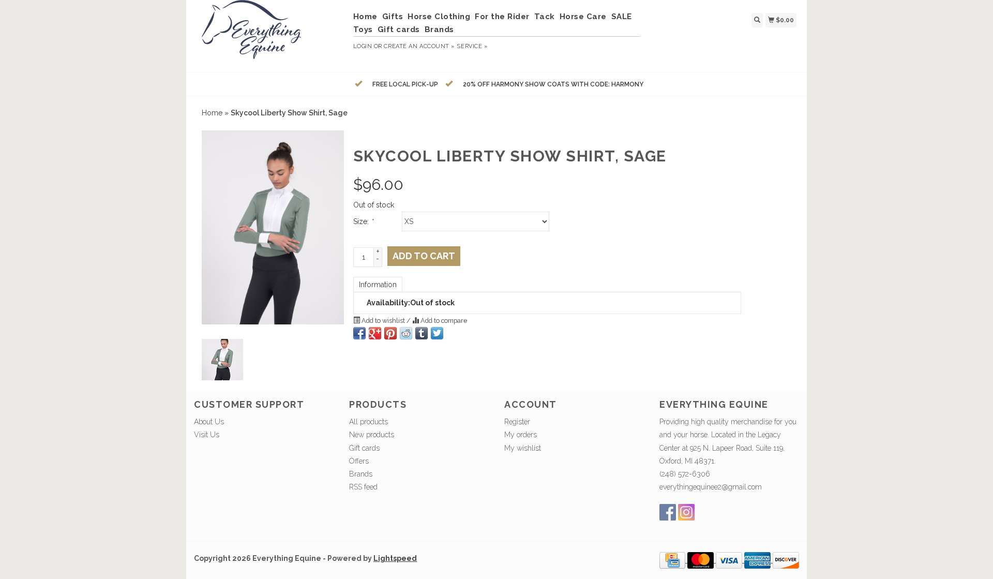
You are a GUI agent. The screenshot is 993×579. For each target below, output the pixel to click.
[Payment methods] (673, 560)
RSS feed (363, 487)
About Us (209, 422)
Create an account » (419, 46)
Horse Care (583, 16)
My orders (520, 434)
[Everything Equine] (270, 34)
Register (517, 422)
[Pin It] (390, 333)
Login (362, 46)
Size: (363, 221)
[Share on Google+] (375, 333)
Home (365, 16)
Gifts (392, 16)
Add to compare (443, 320)
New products (371, 434)
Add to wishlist (383, 320)
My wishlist (522, 448)
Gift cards (399, 29)
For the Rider (502, 16)
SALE (621, 16)
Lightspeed (395, 558)
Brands (439, 29)
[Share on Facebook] (359, 333)
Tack (544, 16)
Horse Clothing (439, 16)
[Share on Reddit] (406, 333)
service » (472, 46)
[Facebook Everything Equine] (667, 512)
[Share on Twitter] (437, 333)
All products (368, 422)
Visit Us (206, 434)
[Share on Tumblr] (421, 333)
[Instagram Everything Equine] (686, 512)
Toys (363, 29)
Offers (359, 461)
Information (378, 284)
